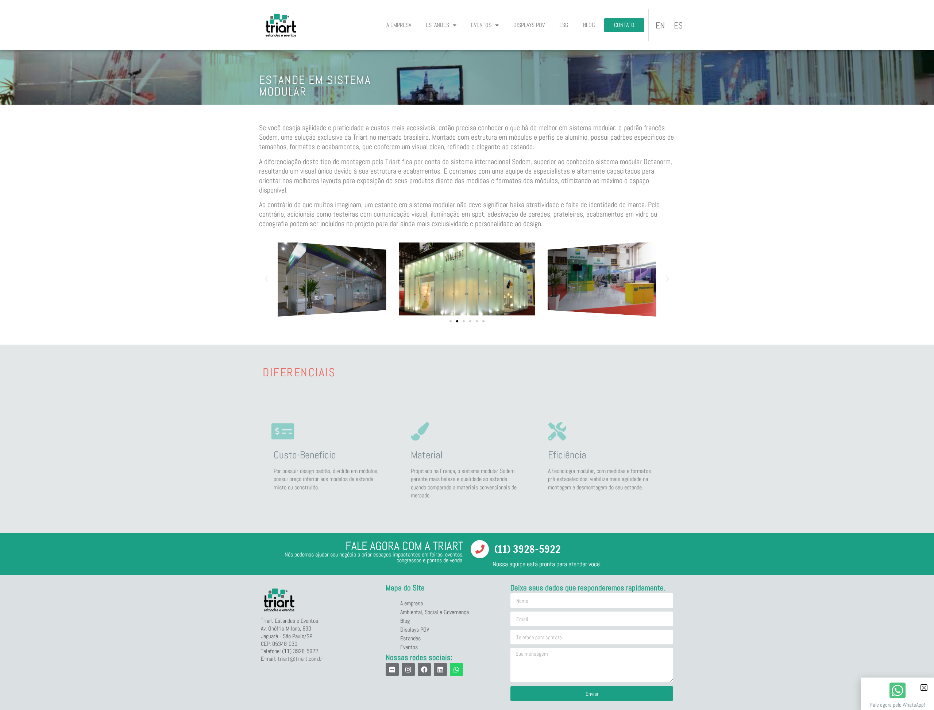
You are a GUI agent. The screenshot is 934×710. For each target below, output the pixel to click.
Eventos (481, 25)
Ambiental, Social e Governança (434, 612)
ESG (563, 25)
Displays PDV (529, 25)
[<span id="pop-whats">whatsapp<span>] (897, 690)
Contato (624, 25)
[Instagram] (408, 669)
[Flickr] (392, 669)
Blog (589, 25)
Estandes (437, 25)
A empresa (398, 25)
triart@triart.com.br (300, 659)
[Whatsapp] (456, 669)
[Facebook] (424, 669)
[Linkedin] (440, 669)
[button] (266, 279)
